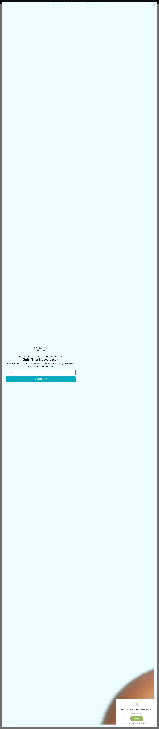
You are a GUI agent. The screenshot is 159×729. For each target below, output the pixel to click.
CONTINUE (41, 379)
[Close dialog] (154, 5)
